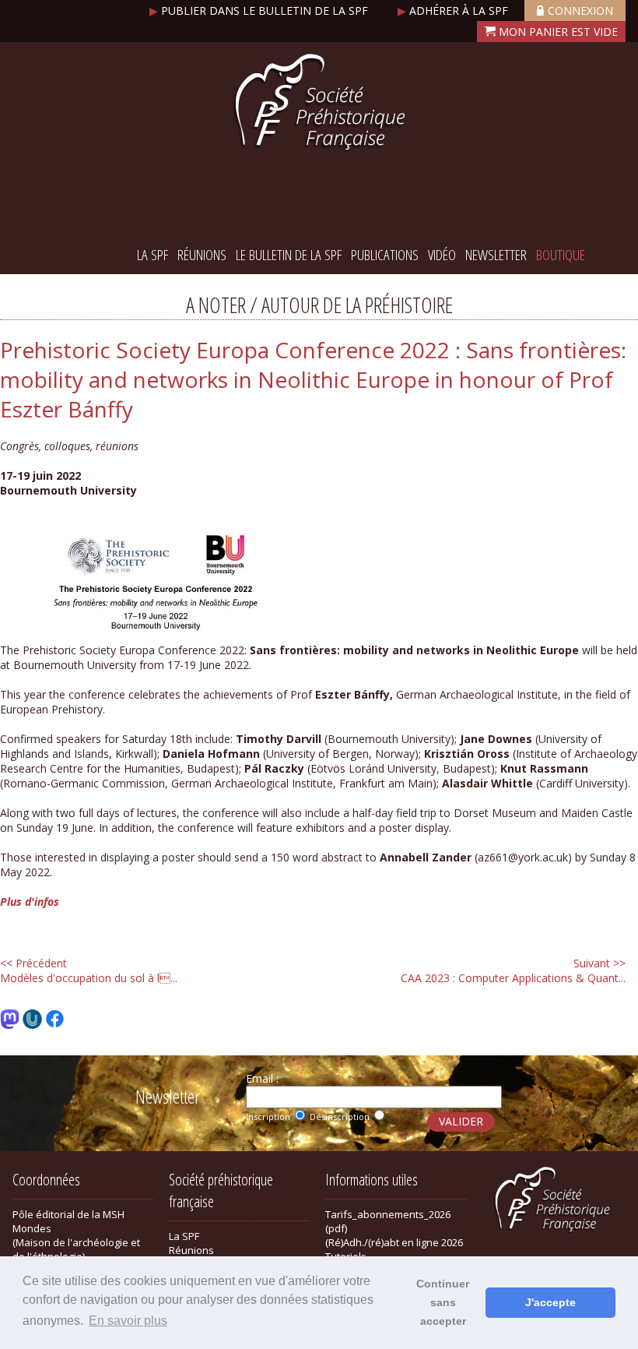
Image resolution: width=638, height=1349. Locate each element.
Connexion (580, 10)
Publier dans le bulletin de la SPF (260, 10)
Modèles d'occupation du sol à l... (88, 970)
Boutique (560, 255)
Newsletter (496, 255)
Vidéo (442, 255)
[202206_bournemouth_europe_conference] (155, 635)
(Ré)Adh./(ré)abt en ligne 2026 (394, 1242)
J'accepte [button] (550, 1302)
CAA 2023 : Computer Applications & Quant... (513, 970)
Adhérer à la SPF (454, 10)
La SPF (152, 255)
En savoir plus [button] (128, 1320)
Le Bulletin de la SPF (289, 255)
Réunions (201, 255)
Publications (385, 255)
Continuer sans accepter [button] (442, 1302)
